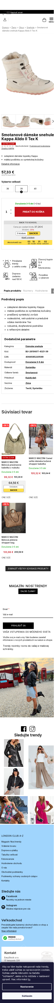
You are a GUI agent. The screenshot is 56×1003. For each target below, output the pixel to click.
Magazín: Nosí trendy (11, 840)
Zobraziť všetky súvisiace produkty (27, 570)
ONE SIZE (6, 500)
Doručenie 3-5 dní (34, 366)
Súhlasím (27, 995)
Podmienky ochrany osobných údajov (19, 875)
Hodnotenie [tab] (41, 294)
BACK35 (32, 237)
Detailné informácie (10, 168)
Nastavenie (27, 986)
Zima (27, 387)
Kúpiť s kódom (27, 241)
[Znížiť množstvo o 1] (11, 217)
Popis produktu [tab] (12, 294)
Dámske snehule (33, 350)
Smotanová (31, 376)
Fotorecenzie (7, 857)
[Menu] (49, 20)
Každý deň (30, 382)
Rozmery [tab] (28, 294)
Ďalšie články (27, 592)
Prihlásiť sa (18, 626)
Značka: (7, 153)
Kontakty (5, 879)
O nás (4, 866)
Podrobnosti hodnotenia (11, 150)
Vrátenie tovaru (8, 844)
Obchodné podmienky (12, 870)
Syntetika (30, 371)
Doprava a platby (9, 849)
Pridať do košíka (32, 216)
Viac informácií (9, 929)
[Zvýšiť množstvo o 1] (11, 214)
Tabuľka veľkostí (9, 853)
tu (29, 979)
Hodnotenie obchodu (11, 862)
